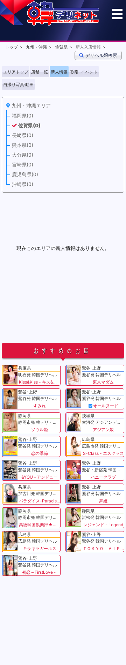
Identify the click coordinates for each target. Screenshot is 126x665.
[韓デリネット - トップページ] (63, 24)
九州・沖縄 (36, 47)
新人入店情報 (88, 47)
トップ (11, 47)
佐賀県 (61, 47)
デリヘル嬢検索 (101, 55)
